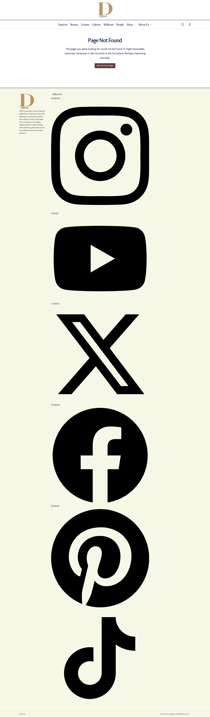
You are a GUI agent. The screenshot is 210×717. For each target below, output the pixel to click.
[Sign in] (190, 24)
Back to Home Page (105, 65)
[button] (182, 24)
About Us (22, 714)
